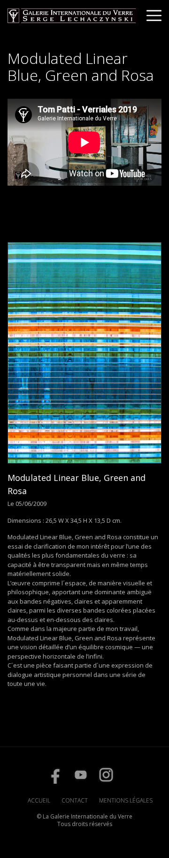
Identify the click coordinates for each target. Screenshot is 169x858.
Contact (74, 800)
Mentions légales (126, 800)
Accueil (39, 800)
